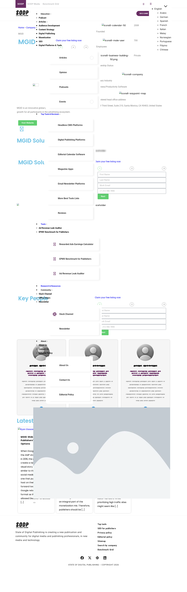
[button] (150, 4)
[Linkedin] (104, 557)
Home (21, 27)
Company (30, 27)
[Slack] (97, 557)
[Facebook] (82, 557)
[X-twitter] (89, 557)
